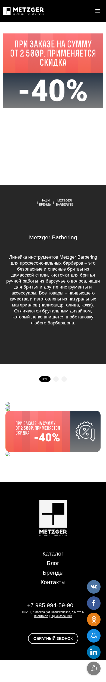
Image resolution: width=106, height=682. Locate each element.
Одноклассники (61, 616)
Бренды (53, 572)
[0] (87, 10)
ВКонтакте (41, 616)
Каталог (53, 553)
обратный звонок (53, 638)
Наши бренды (45, 202)
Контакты (53, 582)
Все (45, 379)
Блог (53, 563)
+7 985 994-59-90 (50, 605)
